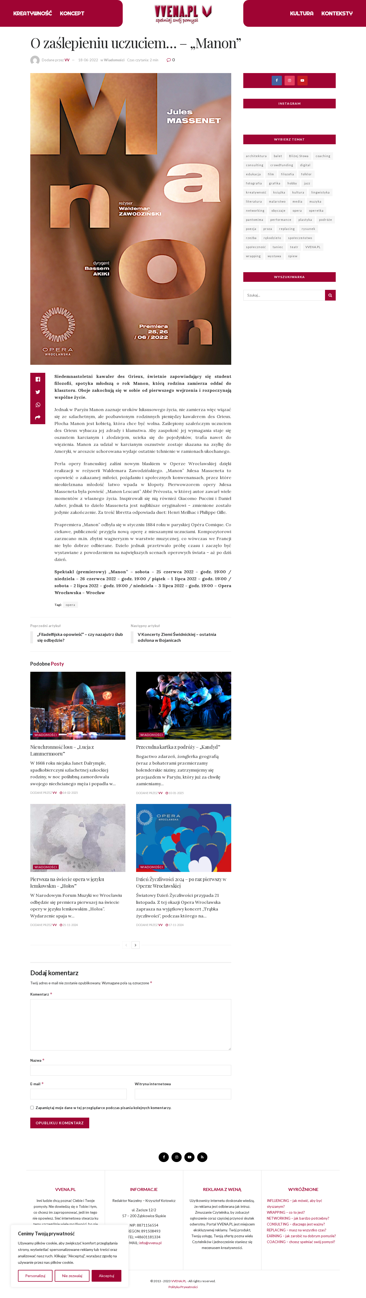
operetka (316, 210)
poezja (251, 228)
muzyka (315, 201)
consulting (254, 165)
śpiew (292, 256)
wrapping (253, 256)
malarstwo (277, 201)
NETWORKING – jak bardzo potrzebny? (298, 1218)
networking (255, 210)
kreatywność (256, 192)
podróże (325, 219)
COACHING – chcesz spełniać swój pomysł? (301, 1242)
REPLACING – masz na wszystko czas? (296, 1230)
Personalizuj (35, 1275)
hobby (292, 183)
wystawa (274, 256)
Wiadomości (114, 60)
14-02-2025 (70, 792)
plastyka (305, 219)
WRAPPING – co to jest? (286, 1212)
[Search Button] (330, 295)
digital (305, 165)
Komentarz (41, 994)
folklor (306, 174)
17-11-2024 (176, 925)
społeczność (256, 247)
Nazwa (37, 1060)
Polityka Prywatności (183, 1287)
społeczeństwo (300, 238)
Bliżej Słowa (299, 156)
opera (70, 605)
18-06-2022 (88, 60)
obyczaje (278, 210)
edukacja (253, 174)
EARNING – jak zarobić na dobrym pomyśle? (301, 1236)
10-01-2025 (176, 793)
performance (281, 219)
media (297, 201)
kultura (298, 192)
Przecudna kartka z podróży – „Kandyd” (178, 747)
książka (279, 192)
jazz (307, 183)
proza (267, 228)
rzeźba (251, 238)
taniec (278, 247)
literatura (254, 201)
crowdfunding (281, 165)
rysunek (308, 228)
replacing (287, 228)
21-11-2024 (70, 925)
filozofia (287, 174)
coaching (323, 156)
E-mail (37, 1083)
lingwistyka (320, 192)
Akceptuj (106, 1275)
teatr (294, 247)
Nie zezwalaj (72, 1275)
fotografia (254, 183)
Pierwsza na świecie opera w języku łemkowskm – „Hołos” (67, 882)
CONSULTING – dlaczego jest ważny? (296, 1224)
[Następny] (136, 945)
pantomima (254, 219)
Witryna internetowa (153, 1084)
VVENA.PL (313, 247)
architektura (256, 156)
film (271, 174)
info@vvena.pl (150, 1243)
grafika (275, 183)
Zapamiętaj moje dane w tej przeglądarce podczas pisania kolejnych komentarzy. (103, 1108)
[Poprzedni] (126, 945)
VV (67, 60)
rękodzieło (272, 238)
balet (278, 156)
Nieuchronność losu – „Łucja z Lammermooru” (62, 750)
